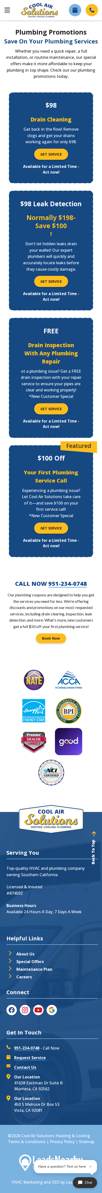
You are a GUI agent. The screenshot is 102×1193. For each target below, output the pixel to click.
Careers (24, 977)
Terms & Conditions (27, 1141)
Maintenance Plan (34, 969)
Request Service (30, 1057)
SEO (56, 1182)
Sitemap (86, 1141)
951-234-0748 (67, 583)
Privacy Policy (62, 1141)
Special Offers (30, 961)
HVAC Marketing (27, 1182)
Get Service (51, 154)
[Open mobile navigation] (7, 10)
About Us (25, 954)
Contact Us (25, 1067)
